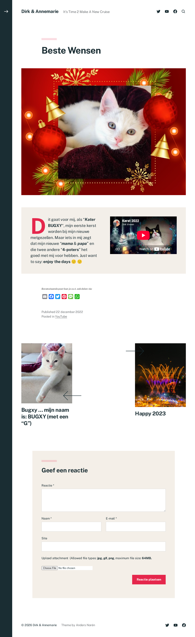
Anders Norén (85, 625)
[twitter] (158, 11)
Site (44, 538)
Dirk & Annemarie (40, 11)
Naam (47, 518)
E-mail (111, 518)
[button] (6, 318)
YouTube (61, 316)
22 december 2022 (69, 312)
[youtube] (167, 11)
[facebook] (175, 11)
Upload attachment (97, 558)
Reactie (48, 485)
